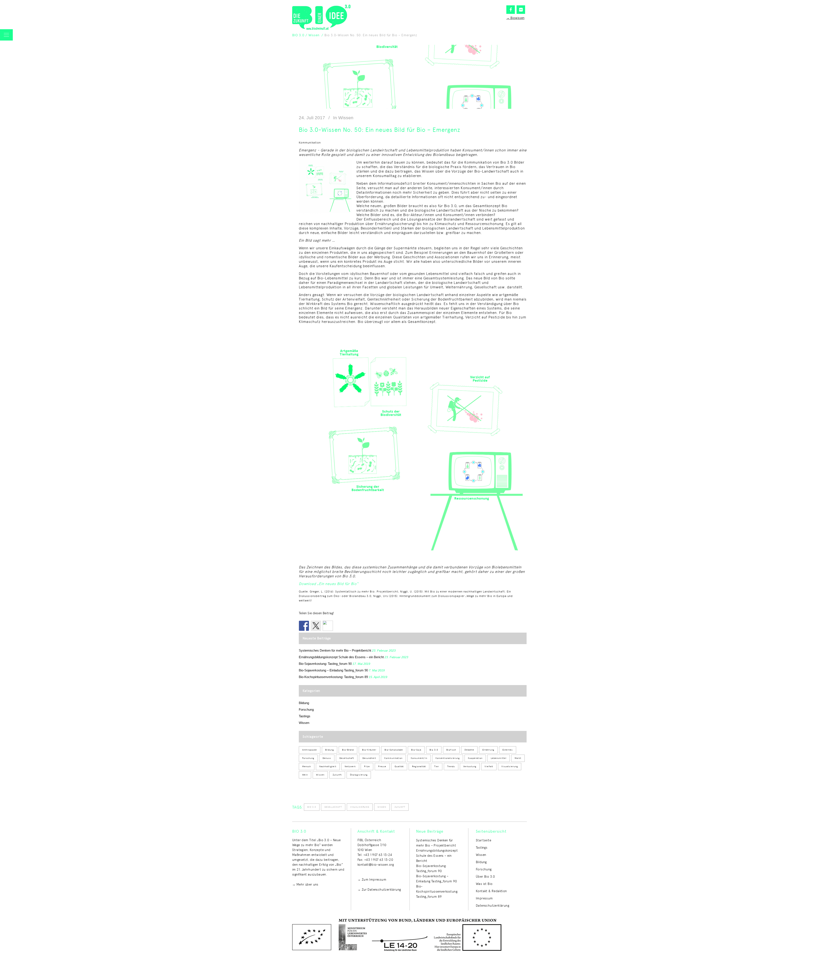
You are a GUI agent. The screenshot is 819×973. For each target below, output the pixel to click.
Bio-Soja (416, 750)
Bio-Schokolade (394, 750)
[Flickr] (521, 9)
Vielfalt (489, 766)
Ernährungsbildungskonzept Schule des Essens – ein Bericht (341, 657)
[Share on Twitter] (316, 626)
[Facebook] (510, 9)
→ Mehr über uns (305, 884)
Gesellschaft (346, 758)
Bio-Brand (348, 750)
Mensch (306, 766)
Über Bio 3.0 (485, 877)
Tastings (304, 716)
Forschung (306, 709)
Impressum (484, 898)
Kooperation (475, 758)
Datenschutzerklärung (492, 906)
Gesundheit (369, 758)
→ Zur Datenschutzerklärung (379, 890)
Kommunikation (393, 758)
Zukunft (337, 775)
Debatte (469, 750)
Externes (507, 750)
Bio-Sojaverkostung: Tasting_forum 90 (325, 663)
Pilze (367, 766)
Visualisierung (509, 766)
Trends (451, 766)
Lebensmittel (498, 758)
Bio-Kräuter (369, 750)
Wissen (313, 35)
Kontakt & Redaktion (491, 891)
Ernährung (488, 750)
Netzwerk (350, 766)
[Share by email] (328, 626)
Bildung (304, 703)
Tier (436, 766)
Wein (305, 775)
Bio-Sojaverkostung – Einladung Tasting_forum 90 (333, 670)
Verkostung (469, 766)
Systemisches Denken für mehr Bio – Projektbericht (335, 650)
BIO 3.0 (298, 35)
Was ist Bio (484, 884)
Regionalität (419, 766)
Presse (382, 766)
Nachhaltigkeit (327, 766)
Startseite (483, 840)
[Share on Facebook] (304, 626)
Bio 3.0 (434, 750)
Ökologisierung (358, 775)
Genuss (326, 758)
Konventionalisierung (448, 758)
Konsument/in (419, 758)
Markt (518, 758)
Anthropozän (309, 750)
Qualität (399, 766)
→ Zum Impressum (371, 880)
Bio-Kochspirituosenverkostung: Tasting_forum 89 (333, 677)
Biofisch (451, 750)
